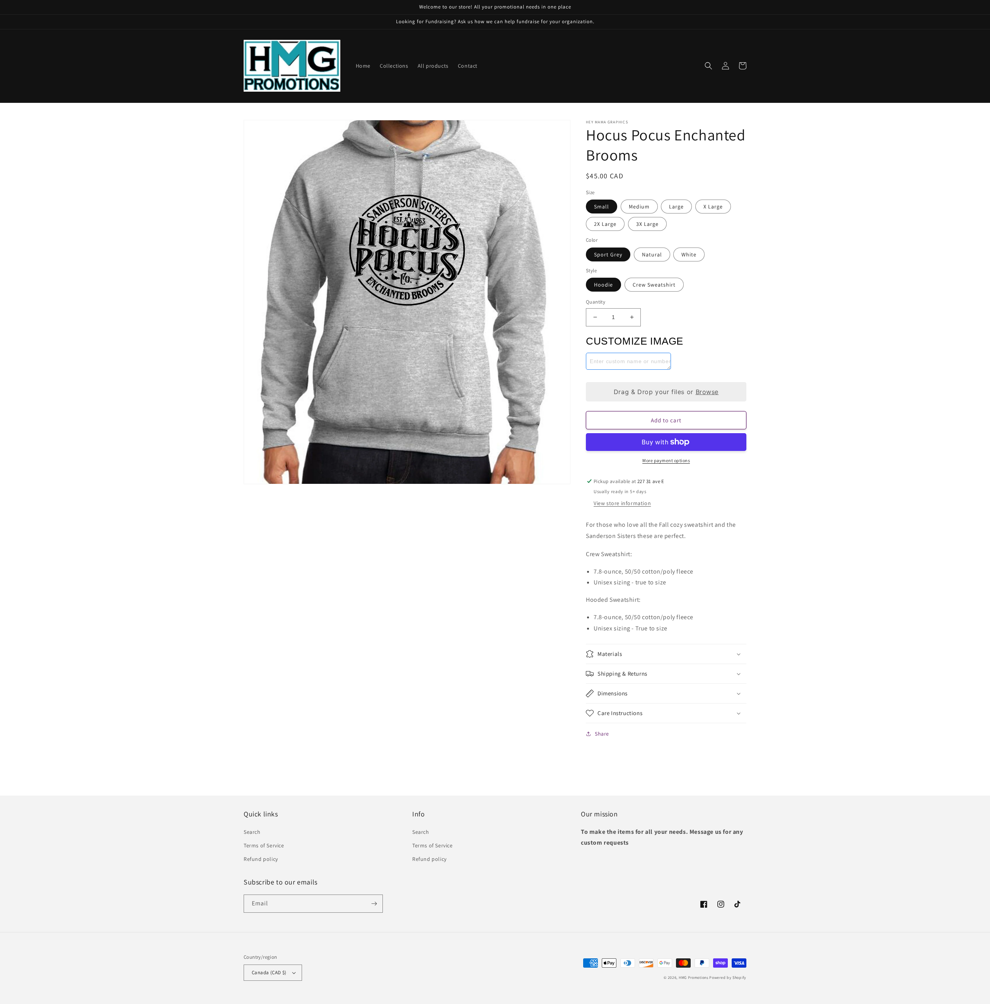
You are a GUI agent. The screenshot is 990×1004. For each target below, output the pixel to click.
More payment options (666, 460)
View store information (622, 503)
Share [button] (602, 733)
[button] (708, 65)
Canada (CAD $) (269, 972)
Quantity (595, 302)
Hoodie (603, 284)
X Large (713, 206)
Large (676, 206)
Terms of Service (264, 845)
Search (252, 831)
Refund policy (261, 858)
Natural (652, 254)
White (688, 254)
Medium (639, 206)
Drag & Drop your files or (666, 392)
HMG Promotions (693, 977)
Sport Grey (608, 254)
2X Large (605, 223)
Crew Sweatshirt (654, 284)
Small (601, 206)
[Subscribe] (373, 904)
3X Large (647, 223)
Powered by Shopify (727, 977)
